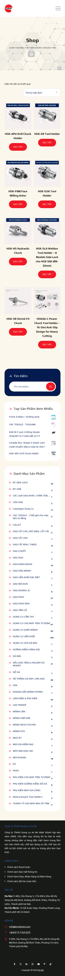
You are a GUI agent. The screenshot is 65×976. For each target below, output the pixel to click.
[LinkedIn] (26, 964)
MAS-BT (17, 737)
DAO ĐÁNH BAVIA (22, 564)
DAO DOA (18, 557)
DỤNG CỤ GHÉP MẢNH (25, 629)
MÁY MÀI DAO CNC (23, 750)
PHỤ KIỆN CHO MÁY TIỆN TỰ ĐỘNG (32, 777)
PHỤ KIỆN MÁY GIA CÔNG (27, 790)
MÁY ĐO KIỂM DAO (23, 744)
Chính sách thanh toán (18, 867)
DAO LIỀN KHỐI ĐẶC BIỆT (26, 577)
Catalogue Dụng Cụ (23, 508)
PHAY (16, 770)
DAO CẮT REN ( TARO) (25, 544)
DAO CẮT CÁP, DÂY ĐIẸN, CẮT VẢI (31, 531)
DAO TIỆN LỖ (20, 610)
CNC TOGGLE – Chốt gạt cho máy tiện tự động (30, 517)
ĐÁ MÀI (17, 656)
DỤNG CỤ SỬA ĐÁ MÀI (25, 642)
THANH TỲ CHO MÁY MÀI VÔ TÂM (31, 803)
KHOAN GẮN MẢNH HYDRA (28, 691)
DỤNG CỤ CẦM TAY (23, 616)
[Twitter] (20, 964)
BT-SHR (17, 489)
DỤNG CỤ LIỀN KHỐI (24, 636)
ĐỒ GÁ (16, 672)
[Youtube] (38, 964)
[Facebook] (14, 964)
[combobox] (41, 92)
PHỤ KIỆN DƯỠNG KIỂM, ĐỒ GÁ (30, 783)
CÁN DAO (18, 502)
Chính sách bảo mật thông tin (22, 871)
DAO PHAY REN (21, 603)
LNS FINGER (19, 704)
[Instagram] (32, 964)
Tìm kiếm (50, 386)
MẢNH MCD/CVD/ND (24, 724)
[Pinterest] (44, 964)
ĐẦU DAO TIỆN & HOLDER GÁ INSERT (28, 664)
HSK (15, 685)
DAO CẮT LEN (20, 537)
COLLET (17, 524)
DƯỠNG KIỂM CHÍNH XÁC (26, 649)
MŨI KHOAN (19, 757)
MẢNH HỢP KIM (21, 718)
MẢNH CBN (19, 711)
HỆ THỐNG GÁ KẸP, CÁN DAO (29, 678)
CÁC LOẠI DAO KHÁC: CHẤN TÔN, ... (32, 495)
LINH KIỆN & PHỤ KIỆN (25, 698)
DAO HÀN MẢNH (22, 570)
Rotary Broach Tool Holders (27, 796)
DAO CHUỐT (19, 551)
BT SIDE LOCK (20, 482)
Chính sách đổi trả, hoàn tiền (21, 881)
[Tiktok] (50, 964)
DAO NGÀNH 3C (21, 590)
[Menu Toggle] (57, 8)
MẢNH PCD (19, 731)
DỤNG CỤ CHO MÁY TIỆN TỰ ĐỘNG (32, 623)
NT (14, 764)
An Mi (41, 970)
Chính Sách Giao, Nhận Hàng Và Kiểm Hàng (29, 876)
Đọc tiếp (17, 147)
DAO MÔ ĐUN (20, 583)
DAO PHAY (18, 596)
